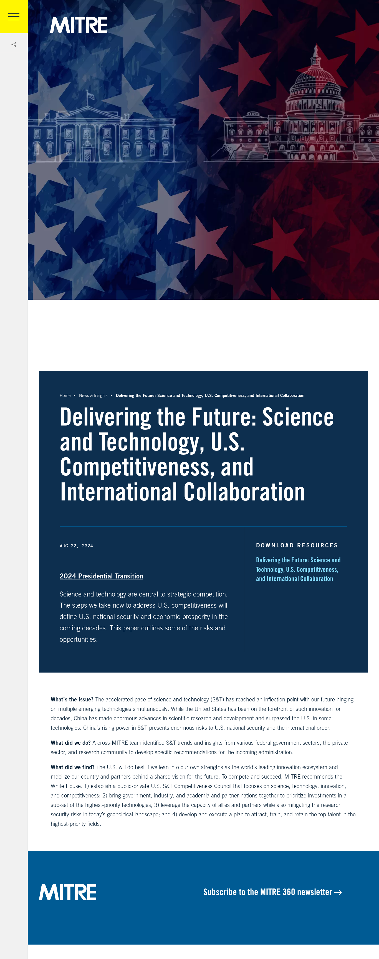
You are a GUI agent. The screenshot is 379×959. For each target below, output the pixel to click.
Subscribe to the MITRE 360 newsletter (268, 891)
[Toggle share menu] (14, 44)
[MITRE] (78, 25)
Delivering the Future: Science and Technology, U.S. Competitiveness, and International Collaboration (298, 569)
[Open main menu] (14, 16)
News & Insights (93, 395)
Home (65, 395)
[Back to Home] (121, 892)
